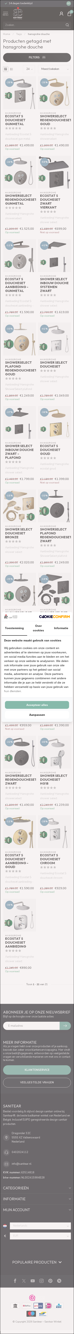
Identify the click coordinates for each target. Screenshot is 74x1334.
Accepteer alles (37, 705)
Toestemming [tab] (14, 628)
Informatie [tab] (61, 628)
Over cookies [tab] (38, 628)
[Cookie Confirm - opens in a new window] (54, 617)
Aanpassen (37, 714)
